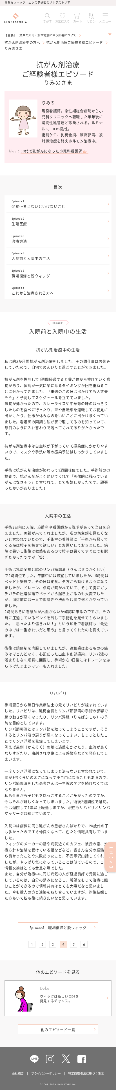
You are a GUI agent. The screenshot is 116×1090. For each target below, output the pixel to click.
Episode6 (33, 290)
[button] (47, 18)
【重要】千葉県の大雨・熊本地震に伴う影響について (40, 35)
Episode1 (38, 204)
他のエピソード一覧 (58, 1029)
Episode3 (19, 239)
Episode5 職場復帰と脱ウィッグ (58, 927)
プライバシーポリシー (46, 1073)
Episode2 (19, 221)
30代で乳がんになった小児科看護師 (51, 151)
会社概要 (18, 1073)
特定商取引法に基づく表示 (86, 1073)
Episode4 (31, 256)
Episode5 (31, 273)
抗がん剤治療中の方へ (22, 42)
